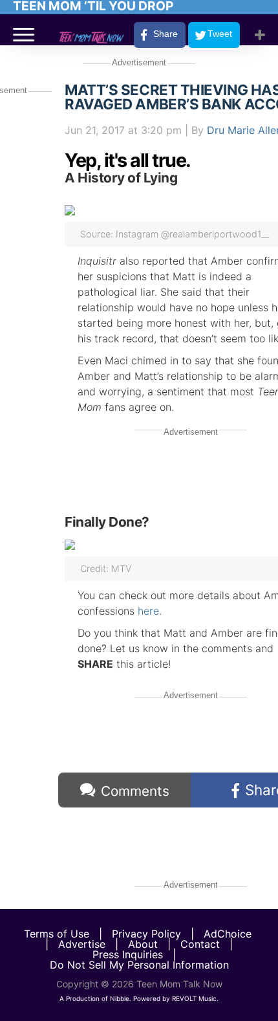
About (143, 944)
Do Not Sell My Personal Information (139, 964)
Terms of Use (56, 933)
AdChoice (227, 933)
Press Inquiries (127, 954)
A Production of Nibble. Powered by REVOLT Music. (139, 998)
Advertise (81, 944)
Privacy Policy (146, 933)
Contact (200, 944)
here (148, 610)
